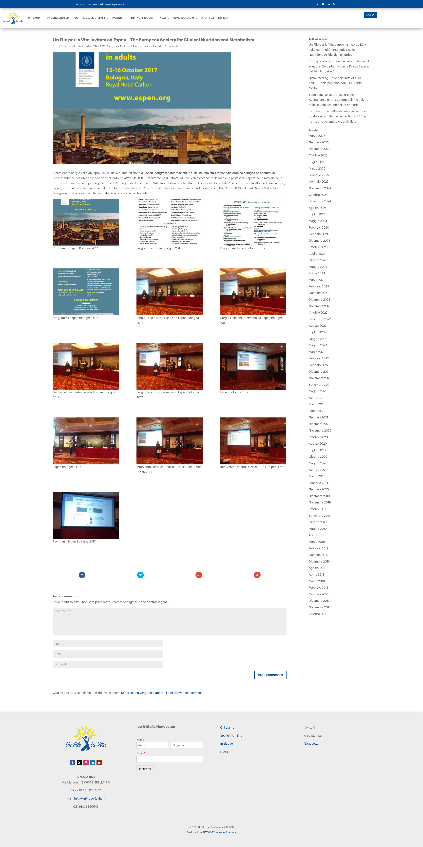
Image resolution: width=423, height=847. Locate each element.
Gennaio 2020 (319, 489)
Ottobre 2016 (318, 613)
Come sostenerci (183, 18)
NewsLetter (312, 743)
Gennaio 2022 (318, 365)
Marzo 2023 (317, 279)
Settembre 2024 (320, 201)
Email (140, 753)
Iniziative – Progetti (141, 18)
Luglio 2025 (317, 162)
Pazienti (117, 18)
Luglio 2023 (317, 253)
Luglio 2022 (317, 332)
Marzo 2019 (317, 541)
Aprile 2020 (317, 469)
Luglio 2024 (317, 214)
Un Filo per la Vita (66, 46)
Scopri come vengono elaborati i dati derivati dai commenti (162, 692)
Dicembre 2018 (319, 561)
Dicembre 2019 (319, 496)
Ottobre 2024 (318, 194)
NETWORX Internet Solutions (219, 832)
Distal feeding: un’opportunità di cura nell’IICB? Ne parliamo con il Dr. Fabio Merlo (335, 83)
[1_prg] (86, 222)
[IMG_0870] (253, 366)
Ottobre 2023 (318, 247)
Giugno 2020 (318, 456)
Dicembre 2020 (319, 423)
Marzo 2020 (317, 476)
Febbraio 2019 (318, 548)
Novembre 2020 (320, 430)
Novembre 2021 (320, 378)
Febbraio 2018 (318, 587)
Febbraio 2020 (319, 482)
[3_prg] (253, 222)
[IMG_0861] (169, 291)
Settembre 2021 (319, 384)
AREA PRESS (207, 18)
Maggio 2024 (318, 220)
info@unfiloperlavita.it (89, 798)
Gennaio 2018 (318, 594)
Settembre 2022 (320, 319)
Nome (141, 739)
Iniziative (226, 743)
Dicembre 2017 (319, 600)
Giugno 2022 (318, 338)
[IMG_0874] (169, 440)
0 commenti (171, 46)
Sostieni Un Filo (231, 735)
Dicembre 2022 (319, 299)
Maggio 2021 (318, 391)
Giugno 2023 (318, 260)
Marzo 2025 (317, 168)
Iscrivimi (145, 768)
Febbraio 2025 (319, 175)
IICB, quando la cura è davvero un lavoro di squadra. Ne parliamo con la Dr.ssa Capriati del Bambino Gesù (339, 66)
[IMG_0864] (169, 366)
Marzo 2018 (317, 581)
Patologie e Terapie (93, 18)
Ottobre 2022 (318, 312)
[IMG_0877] (253, 440)
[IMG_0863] (86, 366)
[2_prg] (169, 222)
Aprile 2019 (317, 535)
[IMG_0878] (86, 515)
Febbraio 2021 (318, 410)
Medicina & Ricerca (130, 46)
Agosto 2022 (318, 325)
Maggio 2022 (318, 345)
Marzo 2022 (317, 351)
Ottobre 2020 (318, 437)
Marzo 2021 (317, 404)
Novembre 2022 (320, 306)
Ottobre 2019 (318, 509)
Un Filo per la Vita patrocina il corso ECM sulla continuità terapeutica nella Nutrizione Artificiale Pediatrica (337, 49)
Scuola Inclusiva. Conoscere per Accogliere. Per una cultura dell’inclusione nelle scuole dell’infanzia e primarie (338, 99)
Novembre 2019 (320, 502)
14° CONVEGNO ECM (58, 18)
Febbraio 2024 (319, 227)
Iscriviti (223, 18)
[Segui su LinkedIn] (329, 4)
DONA (370, 14)
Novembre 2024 (320, 188)
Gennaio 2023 (319, 292)
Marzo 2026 (317, 135)
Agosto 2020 (318, 443)
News (163, 18)
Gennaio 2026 (319, 142)
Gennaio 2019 (318, 554)
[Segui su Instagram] (334, 4)
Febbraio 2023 (319, 286)
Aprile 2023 (317, 273)
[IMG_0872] (86, 440)
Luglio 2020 (317, 450)
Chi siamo (34, 18)
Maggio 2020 (318, 463)
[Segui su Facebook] (312, 4)
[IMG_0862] (253, 291)
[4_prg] (86, 291)
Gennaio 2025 (319, 181)
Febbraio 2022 (319, 358)
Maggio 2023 (318, 266)
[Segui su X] (317, 4)
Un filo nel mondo (152, 46)
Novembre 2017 (319, 607)
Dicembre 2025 (319, 148)
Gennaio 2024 (318, 234)
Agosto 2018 (317, 567)
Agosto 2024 (318, 207)
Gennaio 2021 (318, 417)
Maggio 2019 (318, 528)
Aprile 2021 (316, 397)
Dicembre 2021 (319, 371)
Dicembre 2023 (319, 240)
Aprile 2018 (317, 574)
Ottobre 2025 (318, 155)
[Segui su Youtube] (323, 4)
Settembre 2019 (320, 515)
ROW (75, 18)
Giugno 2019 (318, 522)
